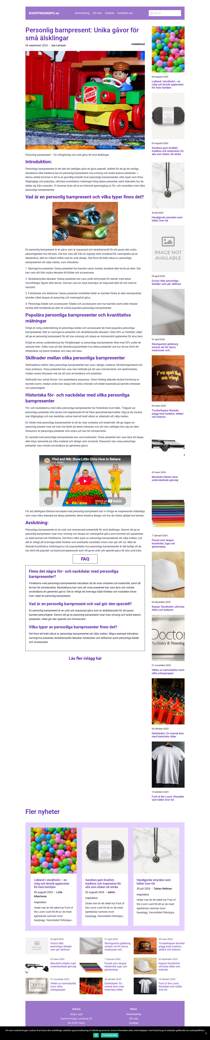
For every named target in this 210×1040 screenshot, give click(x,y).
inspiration (40, 902)
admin (111, 892)
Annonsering (82, 13)
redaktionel (138, 44)
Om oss (97, 13)
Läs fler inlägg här (85, 658)
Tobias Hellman (163, 888)
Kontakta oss (125, 13)
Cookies (109, 13)
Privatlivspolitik (110, 1035)
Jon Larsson (58, 45)
